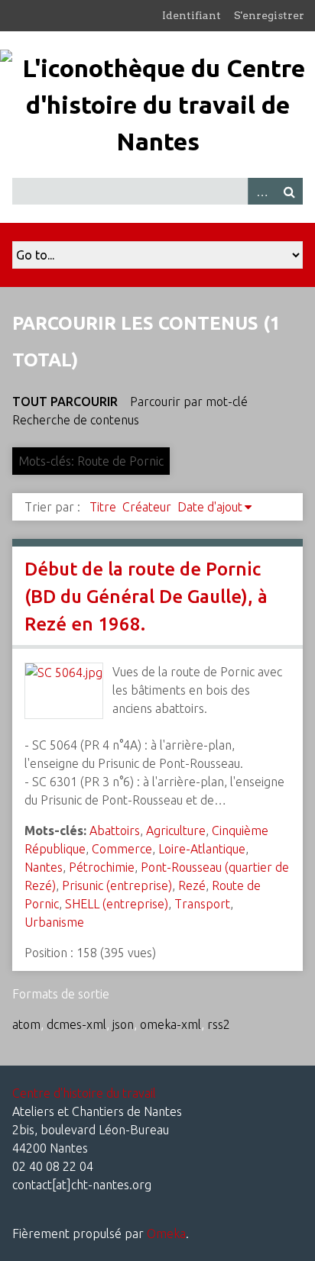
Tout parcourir (65, 401)
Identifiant (191, 15)
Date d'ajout (209, 507)
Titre (102, 507)
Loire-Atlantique (201, 849)
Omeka (166, 1233)
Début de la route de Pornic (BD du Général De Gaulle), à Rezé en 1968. (146, 596)
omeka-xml (170, 1024)
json (123, 1024)
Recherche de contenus (75, 420)
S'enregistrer (269, 15)
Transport (202, 904)
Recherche (289, 191)
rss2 (218, 1024)
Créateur (146, 507)
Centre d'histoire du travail (84, 1093)
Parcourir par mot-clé (189, 401)
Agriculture (176, 830)
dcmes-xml (76, 1024)
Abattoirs (114, 830)
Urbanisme (54, 922)
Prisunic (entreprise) (117, 885)
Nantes (43, 867)
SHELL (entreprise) (116, 904)
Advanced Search (261, 191)
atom (26, 1024)
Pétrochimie (102, 867)
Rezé (192, 885)
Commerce (122, 849)
